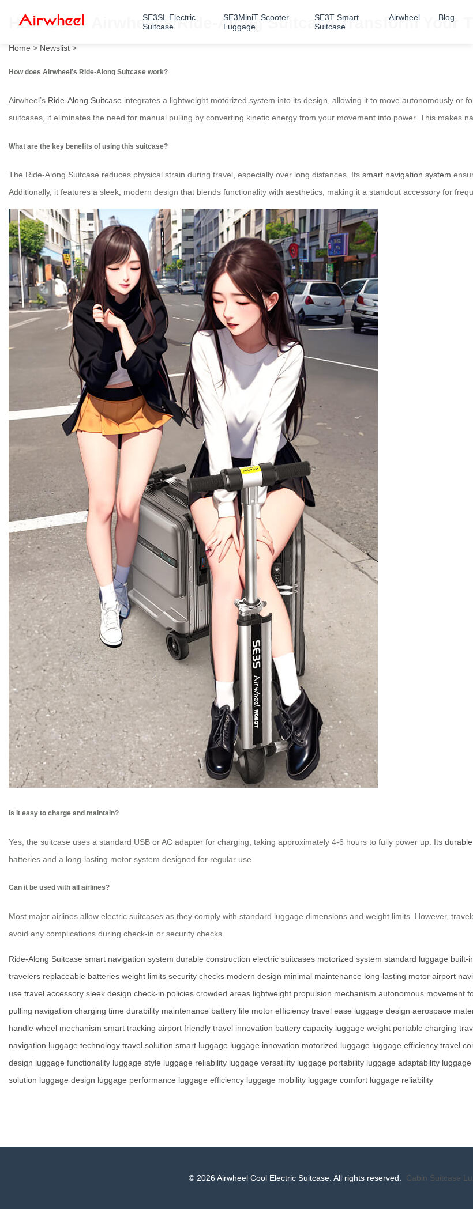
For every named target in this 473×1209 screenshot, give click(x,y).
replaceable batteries (81, 976)
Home (20, 47)
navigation (53, 1010)
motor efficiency (280, 1010)
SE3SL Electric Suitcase (169, 22)
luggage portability (330, 1062)
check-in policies (164, 993)
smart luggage (201, 1045)
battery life (230, 1010)
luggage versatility (262, 1062)
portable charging (425, 1028)
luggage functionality (72, 1062)
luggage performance (136, 1080)
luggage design (382, 1010)
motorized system (349, 959)
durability (142, 1010)
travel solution (147, 1045)
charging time (99, 1010)
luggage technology (84, 1045)
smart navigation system (406, 174)
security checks (196, 976)
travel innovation (243, 1028)
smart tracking (130, 1028)
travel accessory (54, 993)
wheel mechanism (69, 1028)
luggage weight (363, 1028)
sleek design (109, 993)
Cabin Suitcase (433, 1177)
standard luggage (416, 959)
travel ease (331, 1010)
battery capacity (304, 1028)
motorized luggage (336, 1045)
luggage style (136, 1062)
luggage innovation (264, 1045)
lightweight (272, 993)
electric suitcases (284, 959)
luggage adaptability (403, 1062)
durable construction (213, 959)
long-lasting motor (397, 976)
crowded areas (223, 993)
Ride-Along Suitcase (85, 100)
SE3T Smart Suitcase (336, 22)
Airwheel (404, 17)
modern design (254, 976)
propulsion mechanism (335, 993)
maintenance (185, 1010)
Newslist (55, 47)
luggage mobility (276, 1080)
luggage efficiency (405, 1045)
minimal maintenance (323, 976)
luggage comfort (337, 1080)
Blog (446, 17)
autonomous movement (421, 993)
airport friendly (184, 1028)
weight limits (144, 976)
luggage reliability (195, 1062)
